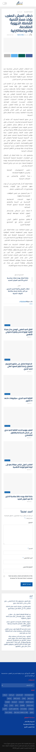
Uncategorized (29, 695)
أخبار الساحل (19, 695)
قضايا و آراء (23, 709)
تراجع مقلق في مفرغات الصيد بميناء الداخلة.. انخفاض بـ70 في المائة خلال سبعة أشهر (18, 607)
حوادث (11, 705)
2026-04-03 (29, 371)
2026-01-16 (29, 403)
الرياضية (9, 698)
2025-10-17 (29, 438)
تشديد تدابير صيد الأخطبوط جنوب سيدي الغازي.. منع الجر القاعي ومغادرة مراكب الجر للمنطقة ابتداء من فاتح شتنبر (17, 631)
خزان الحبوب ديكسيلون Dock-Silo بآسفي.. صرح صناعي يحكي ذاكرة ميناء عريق (17, 602)
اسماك (5, 695)
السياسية (19, 12)
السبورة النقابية (29, 702)
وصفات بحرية (9, 712)
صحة (6, 705)
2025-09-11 (29, 469)
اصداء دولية (30, 698)
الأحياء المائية (17, 698)
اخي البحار (11, 695)
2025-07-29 (10, 35)
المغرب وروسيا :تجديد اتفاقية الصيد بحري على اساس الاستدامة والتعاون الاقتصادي (18, 432)
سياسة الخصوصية (28, 724)
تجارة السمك (30, 705)
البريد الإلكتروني (27, 558)
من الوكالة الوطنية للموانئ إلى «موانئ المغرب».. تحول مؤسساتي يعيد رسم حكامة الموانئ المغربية (18, 616)
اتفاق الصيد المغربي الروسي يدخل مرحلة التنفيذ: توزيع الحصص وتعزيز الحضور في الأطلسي (18, 332)
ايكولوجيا (8, 702)
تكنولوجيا (22, 705)
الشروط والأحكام (29, 721)
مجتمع (31, 712)
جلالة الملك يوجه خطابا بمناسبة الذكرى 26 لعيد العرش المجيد (18, 498)
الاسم (30, 548)
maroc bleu (20, 35)
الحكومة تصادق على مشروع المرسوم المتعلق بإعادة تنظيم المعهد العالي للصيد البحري (19, 366)
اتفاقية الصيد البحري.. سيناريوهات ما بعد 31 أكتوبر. (18, 399)
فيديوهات (31, 709)
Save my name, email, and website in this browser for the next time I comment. (20, 577)
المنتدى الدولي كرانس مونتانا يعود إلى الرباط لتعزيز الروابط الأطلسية (19, 466)
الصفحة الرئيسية (28, 12)
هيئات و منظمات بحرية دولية (21, 712)
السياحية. (21, 702)
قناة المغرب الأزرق (13, 709)
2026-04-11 (29, 337)
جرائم (16, 705)
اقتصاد (23, 698)
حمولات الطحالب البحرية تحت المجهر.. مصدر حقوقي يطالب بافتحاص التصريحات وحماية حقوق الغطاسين (18, 623)
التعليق (30, 522)
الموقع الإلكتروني (27, 567)
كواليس (5, 709)
